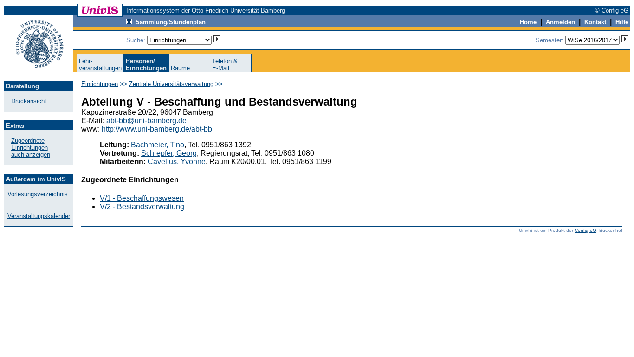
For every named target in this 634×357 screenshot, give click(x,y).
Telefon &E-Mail (225, 65)
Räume (180, 68)
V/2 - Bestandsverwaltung (142, 207)
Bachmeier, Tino (157, 145)
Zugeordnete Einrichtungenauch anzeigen (30, 147)
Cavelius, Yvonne (177, 161)
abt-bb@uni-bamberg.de (146, 121)
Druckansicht (28, 101)
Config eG (585, 230)
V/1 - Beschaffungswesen (142, 198)
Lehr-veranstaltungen (100, 65)
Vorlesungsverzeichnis (37, 194)
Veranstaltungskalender (38, 215)
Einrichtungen (99, 83)
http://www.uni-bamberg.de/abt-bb (157, 129)
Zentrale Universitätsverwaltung (171, 83)
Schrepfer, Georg (169, 153)
